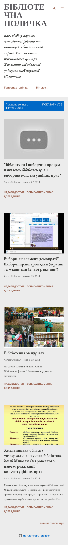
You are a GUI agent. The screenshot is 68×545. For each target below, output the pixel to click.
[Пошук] (54, 6)
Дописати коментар (40, 192)
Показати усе (52, 104)
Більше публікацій (52, 523)
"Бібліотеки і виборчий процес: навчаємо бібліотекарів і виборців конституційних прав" (32, 170)
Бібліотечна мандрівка (24, 352)
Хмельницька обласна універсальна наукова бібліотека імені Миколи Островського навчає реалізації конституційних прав (33, 461)
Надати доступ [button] (14, 192)
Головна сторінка (15, 87)
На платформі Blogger (36, 535)
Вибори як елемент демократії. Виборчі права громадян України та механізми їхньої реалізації (33, 264)
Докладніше (12, 196)
